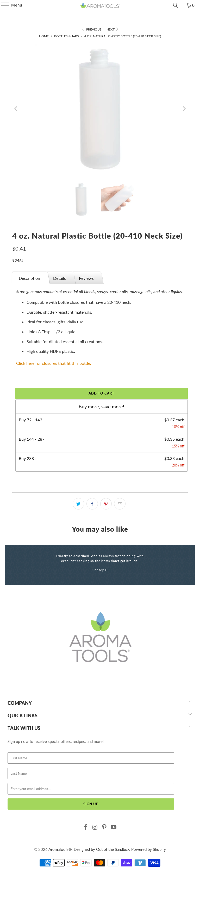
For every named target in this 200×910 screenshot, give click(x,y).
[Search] (175, 5)
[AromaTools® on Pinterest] (104, 827)
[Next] (184, 109)
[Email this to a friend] (120, 503)
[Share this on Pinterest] (106, 503)
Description (29, 278)
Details (59, 278)
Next (111, 29)
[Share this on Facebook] (92, 503)
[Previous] (16, 109)
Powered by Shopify (148, 849)
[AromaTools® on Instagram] (95, 827)
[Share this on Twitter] (78, 503)
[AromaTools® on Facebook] (86, 827)
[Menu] (2, 5)
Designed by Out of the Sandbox (101, 849)
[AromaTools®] (100, 5)
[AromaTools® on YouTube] (114, 827)
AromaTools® (60, 849)
